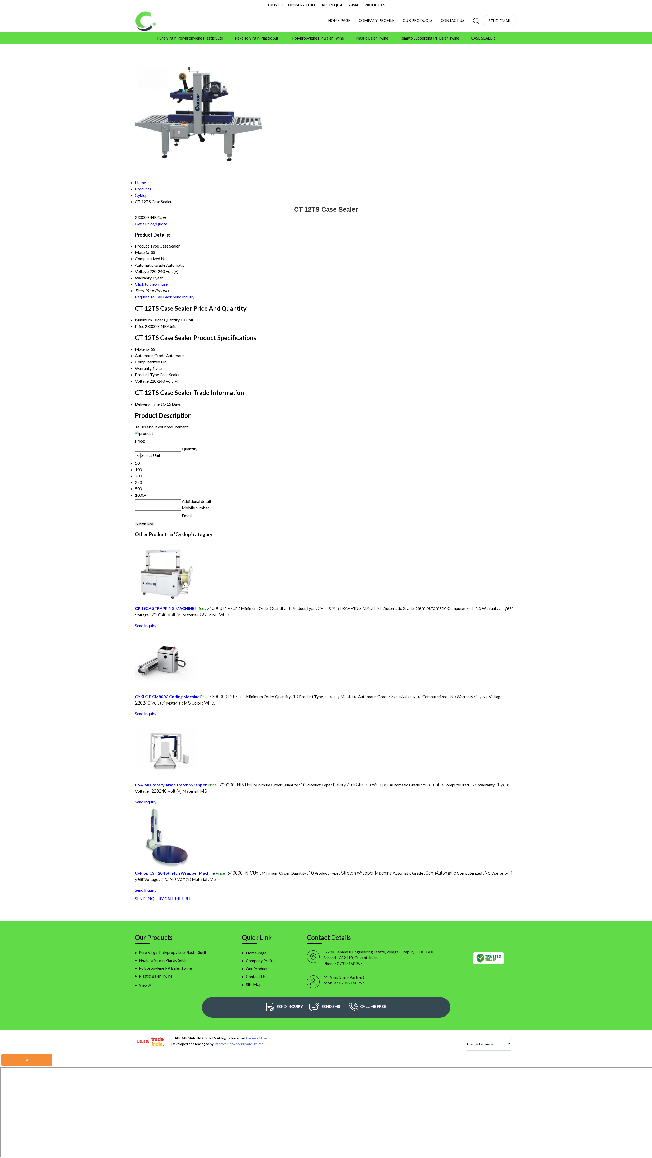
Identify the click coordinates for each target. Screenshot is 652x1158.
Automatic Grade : (415, 608)
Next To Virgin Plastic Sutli (257, 38)
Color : (218, 614)
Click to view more (151, 284)
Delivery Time (147, 403)
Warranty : (497, 608)
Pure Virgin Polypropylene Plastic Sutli (190, 38)
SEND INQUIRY (149, 898)
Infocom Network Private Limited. (239, 1044)
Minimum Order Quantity (157, 319)
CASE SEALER (483, 38)
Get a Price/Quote (151, 223)
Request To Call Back (153, 296)
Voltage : (158, 614)
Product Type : (337, 608)
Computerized (147, 361)
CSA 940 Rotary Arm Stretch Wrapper (171, 784)
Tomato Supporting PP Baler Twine (429, 38)
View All (146, 985)
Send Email (499, 20)
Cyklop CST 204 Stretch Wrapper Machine (175, 872)
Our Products (417, 20)
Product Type (147, 374)
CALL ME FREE (178, 898)
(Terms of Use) (257, 1038)
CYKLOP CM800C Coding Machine (167, 696)
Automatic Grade (150, 355)
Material (142, 349)
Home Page (339, 20)
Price (139, 326)
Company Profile (377, 20)
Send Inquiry (183, 296)
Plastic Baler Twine (372, 38)
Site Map (254, 984)
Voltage (142, 381)
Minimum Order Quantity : (266, 608)
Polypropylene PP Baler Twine (318, 38)
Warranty (143, 368)
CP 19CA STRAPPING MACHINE (164, 608)
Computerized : (464, 608)
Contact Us (452, 20)
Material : (194, 614)
